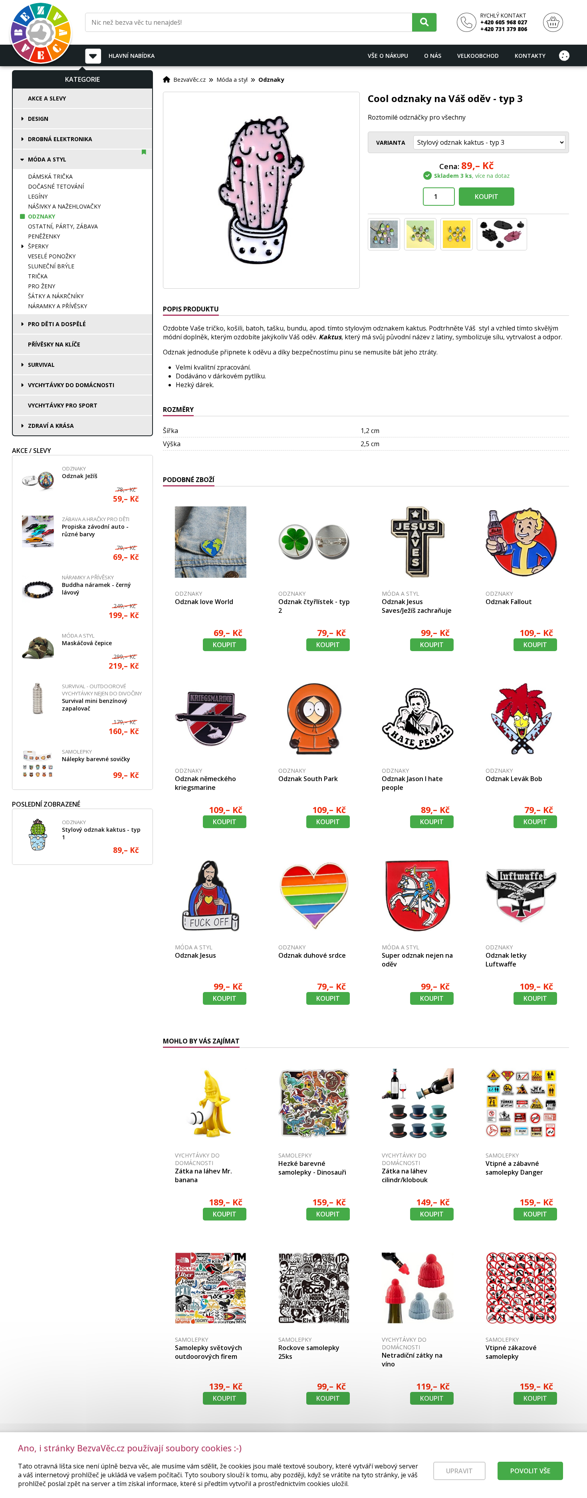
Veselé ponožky (51, 256)
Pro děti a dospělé (57, 324)
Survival (41, 364)
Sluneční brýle (51, 266)
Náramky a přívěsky (57, 306)
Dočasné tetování (56, 186)
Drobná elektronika (60, 139)
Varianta (390, 142)
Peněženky (44, 236)
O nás (432, 55)
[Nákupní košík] (553, 22)
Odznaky (41, 216)
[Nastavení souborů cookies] (564, 55)
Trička (38, 276)
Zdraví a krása (51, 425)
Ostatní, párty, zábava (63, 226)
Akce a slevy (47, 98)
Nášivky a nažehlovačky (64, 206)
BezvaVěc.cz (189, 79)
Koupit (486, 196)
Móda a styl (47, 159)
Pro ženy (41, 286)
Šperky (38, 246)
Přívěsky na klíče (54, 344)
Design (38, 118)
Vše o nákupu (388, 55)
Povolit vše (530, 1471)
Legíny (38, 196)
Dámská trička (50, 176)
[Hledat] (424, 22)
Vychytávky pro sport (62, 405)
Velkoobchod (478, 55)
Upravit (459, 1471)
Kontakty (530, 55)
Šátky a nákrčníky (55, 296)
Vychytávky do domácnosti (71, 385)
